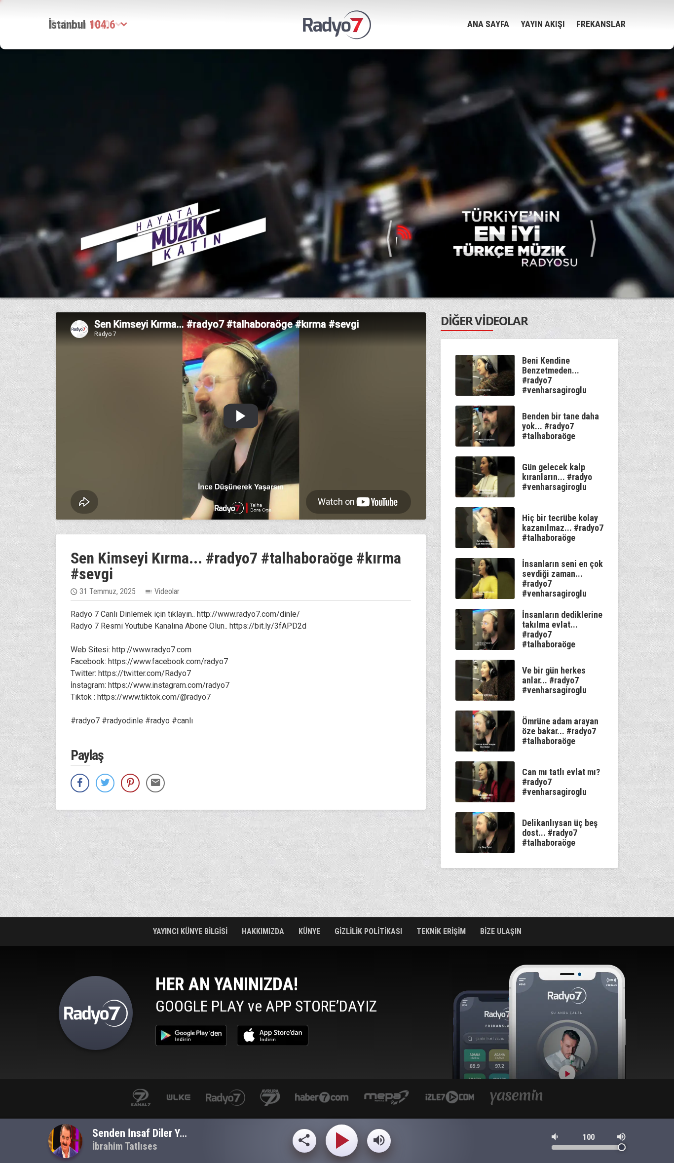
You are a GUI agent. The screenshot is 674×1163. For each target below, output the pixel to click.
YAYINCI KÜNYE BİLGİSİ (191, 931)
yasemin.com (516, 1098)
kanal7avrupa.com (270, 1098)
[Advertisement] (337, 121)
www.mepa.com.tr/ (386, 1098)
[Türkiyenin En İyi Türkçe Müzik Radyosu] (491, 236)
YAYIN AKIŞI (543, 24)
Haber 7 (322, 1098)
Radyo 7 (96, 1015)
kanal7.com (140, 1098)
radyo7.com (225, 1098)
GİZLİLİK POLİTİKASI (369, 931)
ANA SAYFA (488, 24)
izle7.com (449, 1098)
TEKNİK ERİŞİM (442, 931)
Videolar (167, 591)
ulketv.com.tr (178, 1098)
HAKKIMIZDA (264, 931)
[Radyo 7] (337, 24)
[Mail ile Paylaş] (155, 783)
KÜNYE (310, 931)
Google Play (191, 1035)
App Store (272, 1035)
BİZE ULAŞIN (501, 931)
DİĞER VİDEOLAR (484, 320)
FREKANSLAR (601, 24)
